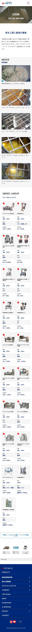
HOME (2, 559)
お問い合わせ (6, 44)
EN (20, 621)
